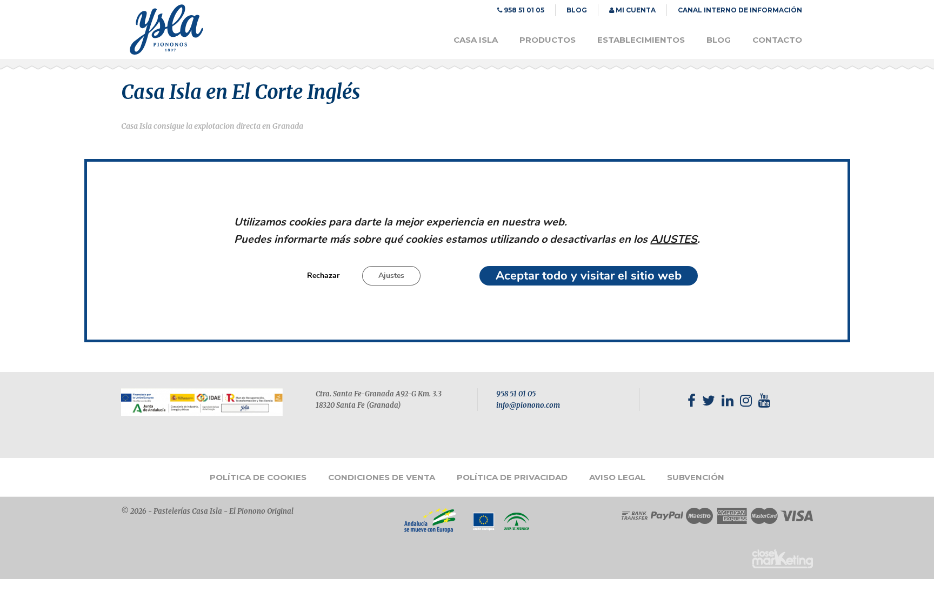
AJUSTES (673, 240)
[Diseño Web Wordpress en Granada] (782, 558)
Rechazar (323, 276)
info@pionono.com (528, 405)
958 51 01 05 (516, 394)
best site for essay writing (692, 436)
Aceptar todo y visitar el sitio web (589, 276)
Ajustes (391, 276)
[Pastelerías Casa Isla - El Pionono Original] (166, 52)
